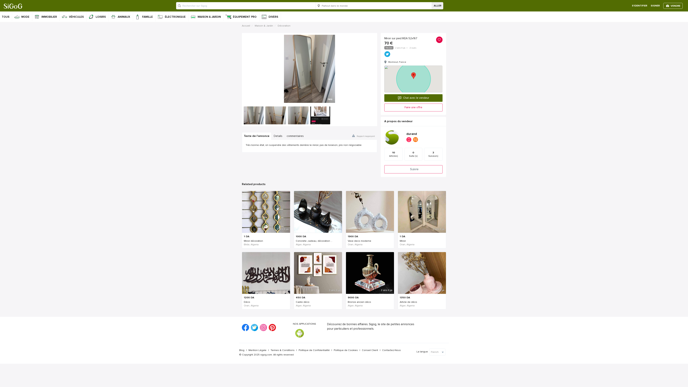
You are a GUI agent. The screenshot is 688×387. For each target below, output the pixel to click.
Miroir (403, 240)
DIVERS (273, 16)
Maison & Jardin (264, 25)
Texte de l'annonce (256, 136)
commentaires (295, 136)
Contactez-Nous (391, 350)
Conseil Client (370, 350)
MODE (25, 16)
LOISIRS (101, 16)
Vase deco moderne (359, 240)
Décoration (284, 25)
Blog (241, 350)
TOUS (5, 16)
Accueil (246, 25)
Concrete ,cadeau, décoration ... (314, 240)
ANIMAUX (124, 16)
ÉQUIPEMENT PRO (245, 16)
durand (411, 134)
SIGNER (655, 5)
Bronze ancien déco (359, 302)
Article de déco (408, 302)
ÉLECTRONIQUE (175, 16)
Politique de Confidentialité (314, 350)
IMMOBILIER (49, 16)
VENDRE (675, 5)
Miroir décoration (253, 240)
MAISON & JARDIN (209, 16)
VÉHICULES (76, 16)
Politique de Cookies (346, 350)
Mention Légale (257, 350)
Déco (247, 302)
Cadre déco (302, 302)
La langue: (422, 351)
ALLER (437, 5)
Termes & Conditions (283, 350)
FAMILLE (147, 16)
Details (278, 136)
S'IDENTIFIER (639, 5)
